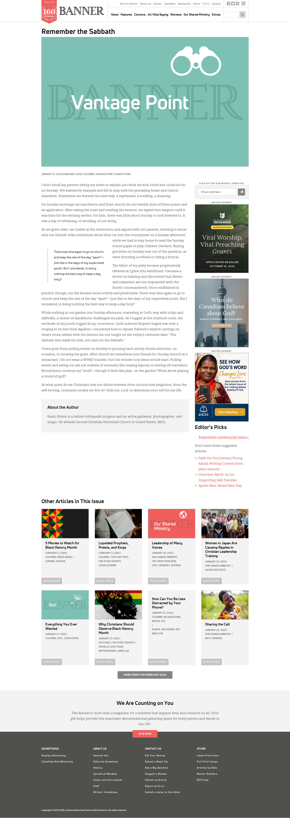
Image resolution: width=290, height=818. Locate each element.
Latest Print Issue (208, 756)
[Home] (90, 10)
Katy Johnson (213, 638)
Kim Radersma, (107, 651)
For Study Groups (110, 561)
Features (126, 14)
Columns (139, 14)
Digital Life (159, 621)
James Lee (123, 651)
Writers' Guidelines (105, 792)
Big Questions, (172, 617)
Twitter (233, 4)
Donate (157, 4)
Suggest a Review (156, 774)
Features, (105, 643)
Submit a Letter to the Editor (163, 792)
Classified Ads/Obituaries (57, 762)
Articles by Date (207, 768)
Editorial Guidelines (105, 762)
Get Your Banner (129, 4)
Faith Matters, (119, 557)
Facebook (228, 4)
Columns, (89, 174)
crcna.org (243, 3)
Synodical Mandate (105, 774)
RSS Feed (203, 780)
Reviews (175, 14)
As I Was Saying (158, 14)
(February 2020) (72, 174)
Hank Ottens (123, 174)
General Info (101, 756)
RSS (237, 4)
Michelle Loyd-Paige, (111, 647)
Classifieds (169, 4)
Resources (145, 4)
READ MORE (51, 581)
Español (216, 4)
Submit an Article (156, 780)
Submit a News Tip (156, 762)
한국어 (206, 4)
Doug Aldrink (108, 565)
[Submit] (241, 192)
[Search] (242, 14)
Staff (96, 786)
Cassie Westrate (215, 570)
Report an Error (155, 786)
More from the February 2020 (145, 675)
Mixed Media (64, 557)
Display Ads (184, 4)
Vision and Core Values (107, 780)
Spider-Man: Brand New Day (220, 486)
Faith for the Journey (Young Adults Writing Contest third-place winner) (220, 464)
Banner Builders (207, 774)
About (196, 4)
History (98, 768)
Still (60, 638)
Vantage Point (104, 174)
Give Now (145, 733)
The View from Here (164, 561)
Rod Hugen (71, 638)
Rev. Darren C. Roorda (167, 565)
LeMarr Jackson (55, 561)
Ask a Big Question (156, 768)
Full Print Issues (207, 762)
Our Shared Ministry (197, 14)
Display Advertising (53, 756)
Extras (216, 14)
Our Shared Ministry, (165, 557)
